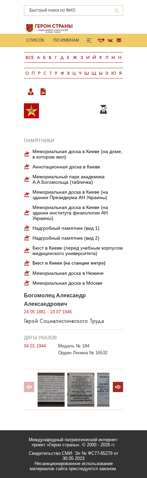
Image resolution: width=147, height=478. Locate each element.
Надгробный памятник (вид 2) (65, 238)
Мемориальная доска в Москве (67, 283)
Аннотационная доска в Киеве (66, 166)
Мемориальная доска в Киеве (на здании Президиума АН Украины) (70, 194)
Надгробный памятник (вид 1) (65, 228)
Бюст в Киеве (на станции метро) (68, 263)
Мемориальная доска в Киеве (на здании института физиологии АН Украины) (70, 213)
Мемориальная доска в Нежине (68, 273)
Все (30, 57)
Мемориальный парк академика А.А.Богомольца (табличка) (68, 179)
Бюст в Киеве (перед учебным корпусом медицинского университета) (77, 250)
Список (35, 40)
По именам (66, 40)
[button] (118, 387)
